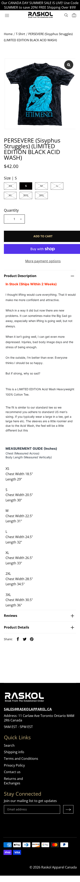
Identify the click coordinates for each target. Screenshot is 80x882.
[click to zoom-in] (68, 64)
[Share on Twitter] (25, 639)
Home (8, 34)
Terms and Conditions (21, 758)
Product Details (16, 627)
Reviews (10, 615)
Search (9, 745)
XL (10, 195)
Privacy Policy (14, 765)
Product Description (20, 276)
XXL (26, 195)
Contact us (12, 772)
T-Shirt (20, 34)
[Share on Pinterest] (32, 639)
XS (10, 186)
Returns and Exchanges (13, 780)
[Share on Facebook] (18, 639)
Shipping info (14, 752)
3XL (41, 195)
